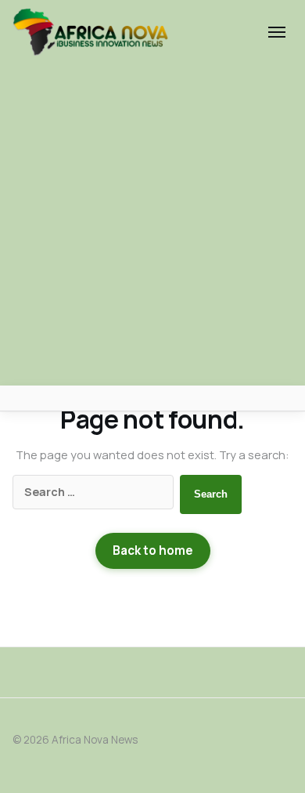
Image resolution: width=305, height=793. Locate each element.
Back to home (153, 550)
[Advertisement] (152, 225)
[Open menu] (276, 32)
